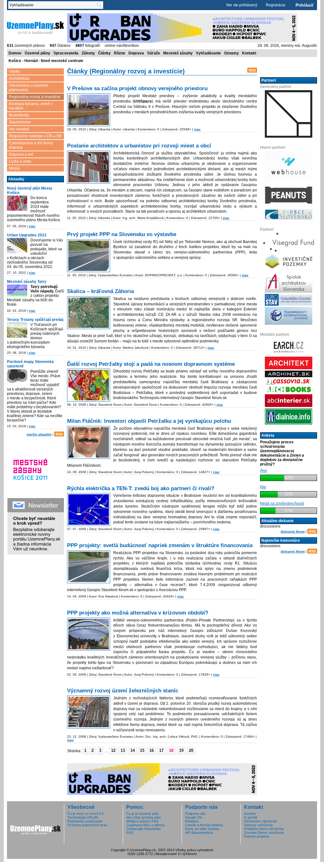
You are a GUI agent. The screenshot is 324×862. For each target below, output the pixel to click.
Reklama (192, 821)
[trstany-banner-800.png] (17, 330)
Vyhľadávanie (208, 53)
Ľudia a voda (20, 161)
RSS (59, 434)
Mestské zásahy (178, 53)
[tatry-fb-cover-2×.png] (17, 290)
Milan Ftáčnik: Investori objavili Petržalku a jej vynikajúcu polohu (149, 421)
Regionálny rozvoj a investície (34, 97)
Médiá (14, 168)
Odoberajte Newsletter (143, 829)
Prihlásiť (305, 5)
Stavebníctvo (20, 122)
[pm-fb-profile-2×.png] (17, 376)
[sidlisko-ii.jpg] (88, 109)
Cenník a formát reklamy (204, 825)
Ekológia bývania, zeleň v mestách (31, 106)
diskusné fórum (293, 531)
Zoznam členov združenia (264, 832)
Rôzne (119, 53)
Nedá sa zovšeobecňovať (282, 503)
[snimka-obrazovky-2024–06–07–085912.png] (17, 203)
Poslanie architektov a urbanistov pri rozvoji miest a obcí (139, 146)
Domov (15, 53)
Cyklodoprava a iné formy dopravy (31, 145)
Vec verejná (19, 129)
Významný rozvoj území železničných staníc (122, 691)
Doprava (136, 53)
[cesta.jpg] (88, 566)
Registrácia (275, 5)
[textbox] (53, 5)
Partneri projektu (256, 836)
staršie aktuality (39, 434)
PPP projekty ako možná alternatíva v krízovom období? (137, 613)
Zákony (88, 53)
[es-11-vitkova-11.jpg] (88, 712)
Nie (263, 487)
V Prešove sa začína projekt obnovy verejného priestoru (137, 88)
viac (32, 226)
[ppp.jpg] (88, 634)
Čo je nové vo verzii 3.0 (85, 813)
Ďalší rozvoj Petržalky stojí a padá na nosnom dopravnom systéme (151, 364)
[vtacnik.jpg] (88, 442)
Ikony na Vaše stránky (202, 829)
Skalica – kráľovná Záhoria (100, 291)
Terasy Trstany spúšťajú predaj (35, 319)
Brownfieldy (19, 115)
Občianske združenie (260, 821)
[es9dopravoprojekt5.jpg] (88, 255)
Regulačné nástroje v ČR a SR (35, 136)
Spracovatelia (65, 53)
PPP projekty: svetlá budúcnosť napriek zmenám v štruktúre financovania (159, 545)
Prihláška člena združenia (264, 829)
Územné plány (37, 53)
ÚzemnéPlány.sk (22, 15)
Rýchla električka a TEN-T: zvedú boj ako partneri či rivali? (140, 488)
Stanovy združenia (258, 825)
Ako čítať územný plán (143, 817)
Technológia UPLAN (82, 817)
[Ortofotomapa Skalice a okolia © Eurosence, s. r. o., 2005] (88, 312)
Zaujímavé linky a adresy (145, 825)
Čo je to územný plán (142, 813)
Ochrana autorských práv (87, 825)
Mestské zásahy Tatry (27, 281)
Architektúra (19, 78)
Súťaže (153, 53)
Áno (263, 470)
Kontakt (249, 53)
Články (104, 53)
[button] (85, 750)
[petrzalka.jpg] (88, 385)
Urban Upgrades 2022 (27, 235)
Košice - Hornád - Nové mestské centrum (46, 61)
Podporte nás (195, 813)
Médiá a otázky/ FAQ (142, 821)
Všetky (14, 71)
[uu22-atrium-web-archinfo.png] (17, 245)
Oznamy (231, 53)
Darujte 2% (193, 817)
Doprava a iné (21, 154)
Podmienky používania (84, 821)
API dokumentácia (199, 832)
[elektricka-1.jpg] (88, 509)
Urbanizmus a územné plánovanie (28, 87)
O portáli (250, 817)
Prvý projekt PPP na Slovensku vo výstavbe (121, 234)
